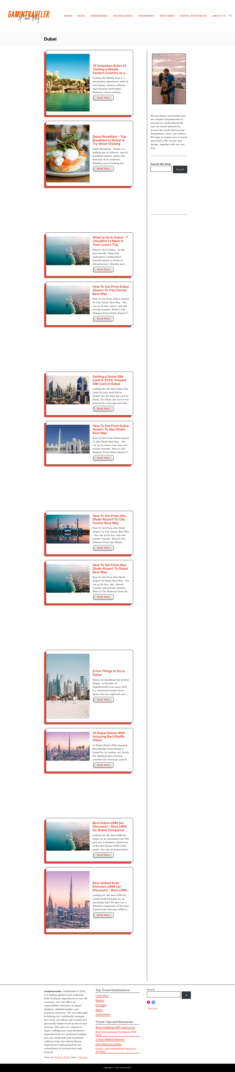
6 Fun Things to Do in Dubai (109, 673)
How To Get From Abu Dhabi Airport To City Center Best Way (109, 519)
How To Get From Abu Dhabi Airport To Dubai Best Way (110, 568)
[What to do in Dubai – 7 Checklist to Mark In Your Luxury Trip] (68, 250)
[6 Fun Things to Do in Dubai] (68, 686)
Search (180, 169)
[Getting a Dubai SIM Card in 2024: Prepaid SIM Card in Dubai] (68, 390)
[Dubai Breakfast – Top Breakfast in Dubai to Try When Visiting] (68, 153)
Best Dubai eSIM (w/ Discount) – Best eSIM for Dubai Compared (110, 826)
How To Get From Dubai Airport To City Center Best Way (111, 290)
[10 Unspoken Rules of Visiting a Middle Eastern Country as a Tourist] (68, 83)
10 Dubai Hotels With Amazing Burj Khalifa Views (109, 736)
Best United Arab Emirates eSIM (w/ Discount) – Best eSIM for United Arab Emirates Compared (110, 890)
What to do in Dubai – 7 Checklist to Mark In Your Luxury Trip (110, 240)
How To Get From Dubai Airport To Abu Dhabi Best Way (111, 429)
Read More (105, 98)
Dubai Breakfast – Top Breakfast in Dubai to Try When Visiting (109, 140)
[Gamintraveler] (33, 16)
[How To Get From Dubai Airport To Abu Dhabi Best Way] (68, 439)
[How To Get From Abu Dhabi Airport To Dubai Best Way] (68, 578)
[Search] (186, 995)
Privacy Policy (63, 1057)
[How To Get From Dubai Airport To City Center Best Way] (68, 300)
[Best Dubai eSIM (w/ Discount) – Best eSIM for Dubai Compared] (68, 836)
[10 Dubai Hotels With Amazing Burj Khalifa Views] (68, 746)
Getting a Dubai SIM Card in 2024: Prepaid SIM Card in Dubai (109, 380)
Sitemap (82, 1057)
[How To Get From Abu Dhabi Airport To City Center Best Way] (68, 529)
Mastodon (153, 1008)
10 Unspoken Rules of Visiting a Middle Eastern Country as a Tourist (109, 71)
